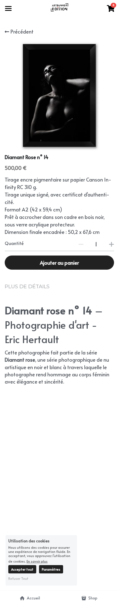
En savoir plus (37, 561)
